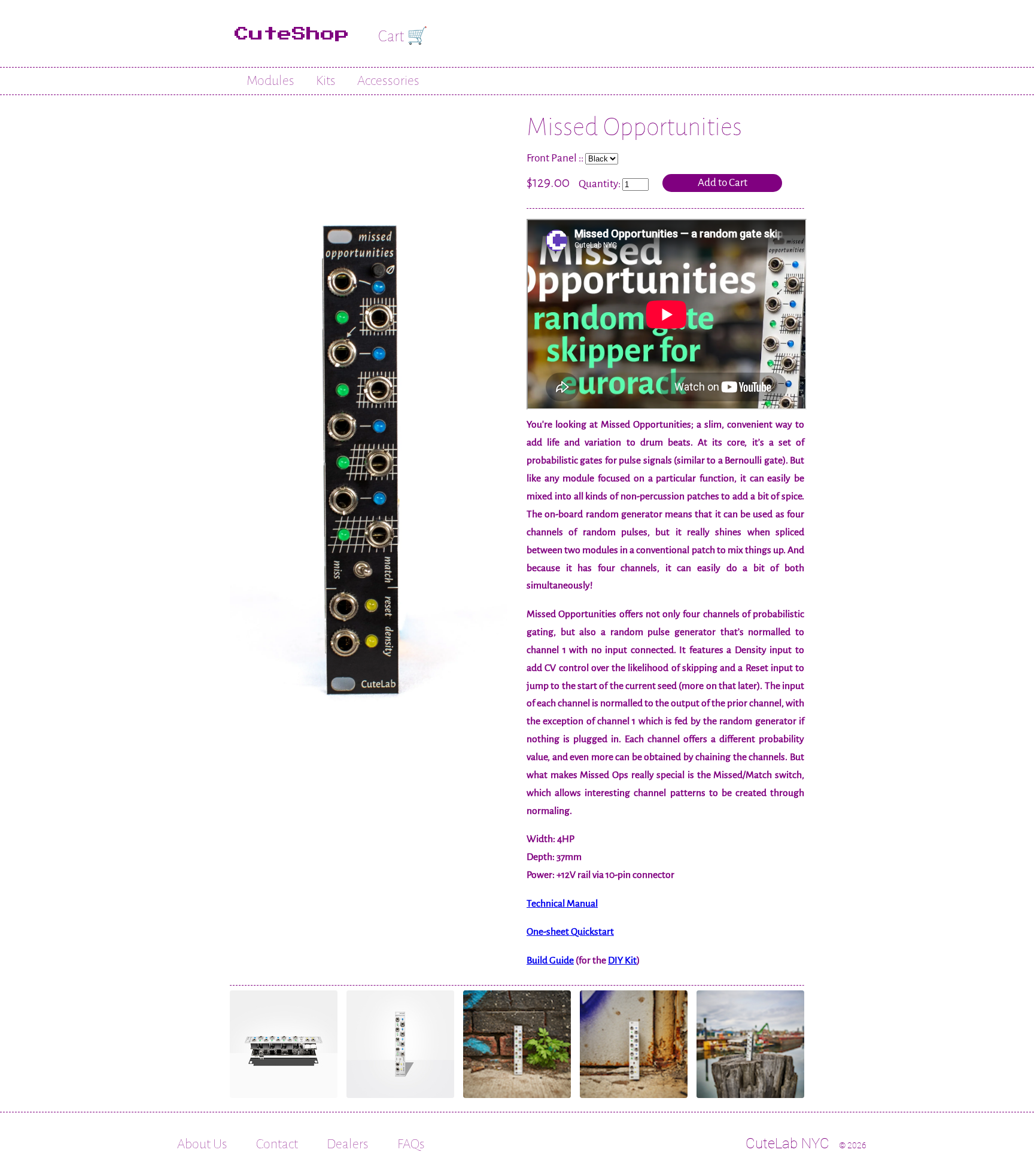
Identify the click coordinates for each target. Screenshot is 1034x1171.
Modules (270, 81)
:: (582, 158)
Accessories (388, 81)
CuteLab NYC (787, 1143)
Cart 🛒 (403, 36)
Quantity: (600, 184)
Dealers (348, 1144)
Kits (326, 81)
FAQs (411, 1144)
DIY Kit (622, 960)
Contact (277, 1144)
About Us (202, 1144)
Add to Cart (722, 182)
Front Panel (552, 158)
